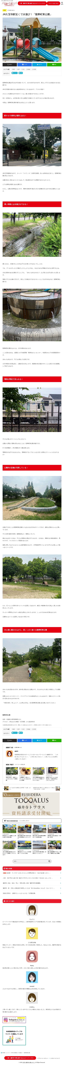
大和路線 (28, 69)
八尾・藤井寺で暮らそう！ (29, 1062)
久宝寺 (23, 69)
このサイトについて (55, 1058)
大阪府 (13, 69)
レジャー (15, 72)
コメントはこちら (53, 3)
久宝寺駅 (34, 69)
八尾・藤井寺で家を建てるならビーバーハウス (32, 3)
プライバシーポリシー (43, 1058)
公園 (4, 10)
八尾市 (18, 69)
